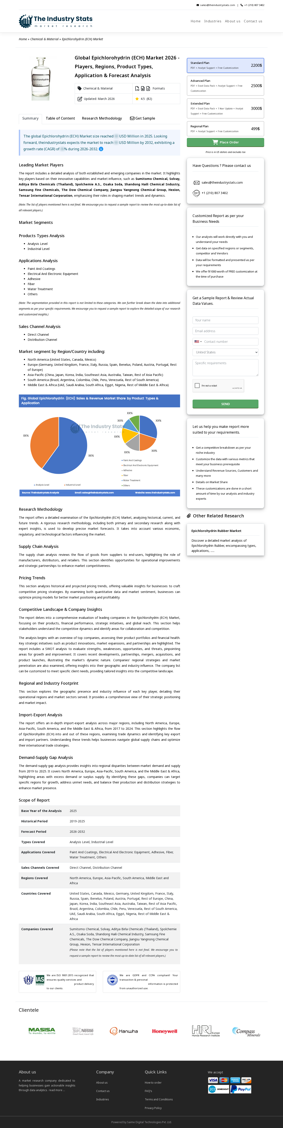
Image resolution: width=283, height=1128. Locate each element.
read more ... (57, 1090)
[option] (33, 1031)
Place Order (228, 142)
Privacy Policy (153, 1108)
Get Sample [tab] (144, 118)
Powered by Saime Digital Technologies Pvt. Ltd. (141, 1122)
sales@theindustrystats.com (217, 5)
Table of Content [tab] (60, 118)
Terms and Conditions (159, 1099)
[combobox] (198, 341)
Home (196, 21)
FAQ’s (148, 1091)
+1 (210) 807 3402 (254, 5)
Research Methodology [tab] (102, 118)
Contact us (253, 21)
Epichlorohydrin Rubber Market (216, 530)
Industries (213, 21)
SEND (225, 404)
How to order (153, 1082)
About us (233, 21)
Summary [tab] (30, 118)
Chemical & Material (44, 39)
